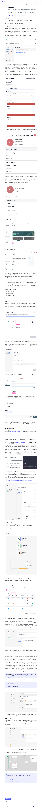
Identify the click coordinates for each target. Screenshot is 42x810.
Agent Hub (27, 4)
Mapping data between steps (12, 677)
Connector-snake (26, 685)
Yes (14, 789)
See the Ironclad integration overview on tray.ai (16, 15)
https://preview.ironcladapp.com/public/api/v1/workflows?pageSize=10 (18, 480)
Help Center (38, 4)
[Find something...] (40, 1)
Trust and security (19, 801)
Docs (8, 1)
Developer (15, 4)
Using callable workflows (13, 777)
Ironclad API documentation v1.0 (22, 442)
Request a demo (11, 801)
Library (33, 4)
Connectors (21, 4)
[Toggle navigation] (38, 1)
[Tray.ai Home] (3, 1)
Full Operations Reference (15, 431)
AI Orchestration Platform (7, 4)
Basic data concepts (29, 675)
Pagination (11, 779)
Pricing (6, 801)
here (33, 454)
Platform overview (26, 801)
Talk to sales (7, 798)
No (16, 789)
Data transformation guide (14, 781)
